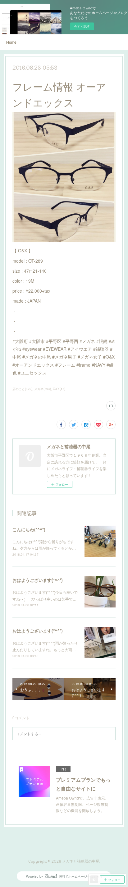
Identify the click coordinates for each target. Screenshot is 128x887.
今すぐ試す (82, 26)
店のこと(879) (22, 389)
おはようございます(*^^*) (37, 580)
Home (11, 42)
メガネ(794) (42, 389)
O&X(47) (59, 389)
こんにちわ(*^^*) (28, 529)
